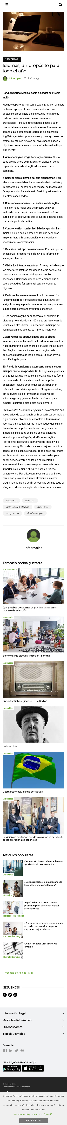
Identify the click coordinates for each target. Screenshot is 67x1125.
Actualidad (11, 59)
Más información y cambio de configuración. (33, 1114)
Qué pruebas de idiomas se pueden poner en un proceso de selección (30, 609)
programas (12, 513)
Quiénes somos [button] (12, 1027)
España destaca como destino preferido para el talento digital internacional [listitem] (41, 905)
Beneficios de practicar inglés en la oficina (26, 655)
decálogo (11, 500)
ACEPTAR (33, 1120)
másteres (42, 506)
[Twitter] (10, 995)
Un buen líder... (11, 746)
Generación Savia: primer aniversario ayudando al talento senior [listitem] (44, 863)
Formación (8, 617)
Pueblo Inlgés (35, 513)
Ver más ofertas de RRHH (19, 972)
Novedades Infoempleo (13, 916)
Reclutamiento (10, 569)
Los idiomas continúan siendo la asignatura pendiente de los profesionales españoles (33, 838)
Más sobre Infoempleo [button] (17, 1020)
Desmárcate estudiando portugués (23, 791)
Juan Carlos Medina (17, 506)
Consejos (7, 895)
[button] (60, 4)
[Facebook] (5, 995)
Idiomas (30, 500)
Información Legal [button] (14, 1013)
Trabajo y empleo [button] (14, 1033)
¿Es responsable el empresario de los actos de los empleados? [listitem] (43, 883)
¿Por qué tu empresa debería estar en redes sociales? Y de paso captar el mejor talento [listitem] (44, 926)
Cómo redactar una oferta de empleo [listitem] (40, 945)
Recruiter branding (11, 936)
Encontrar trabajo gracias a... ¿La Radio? (25, 701)
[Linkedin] (15, 995)
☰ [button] (7, 5)
